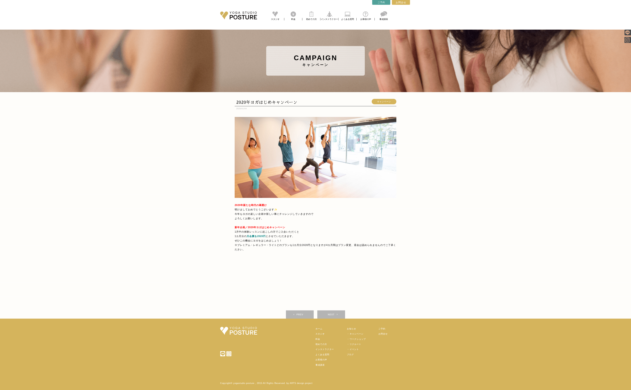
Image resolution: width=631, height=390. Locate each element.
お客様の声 (365, 19)
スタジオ (275, 19)
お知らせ (351, 328)
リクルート (355, 344)
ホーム (319, 328)
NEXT (331, 314)
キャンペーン (384, 101)
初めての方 (311, 19)
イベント (354, 349)
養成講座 (383, 19)
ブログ (350, 354)
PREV (299, 314)
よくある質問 (347, 19)
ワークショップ (358, 339)
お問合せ (401, 2)
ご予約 (381, 2)
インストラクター (329, 19)
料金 (293, 19)
